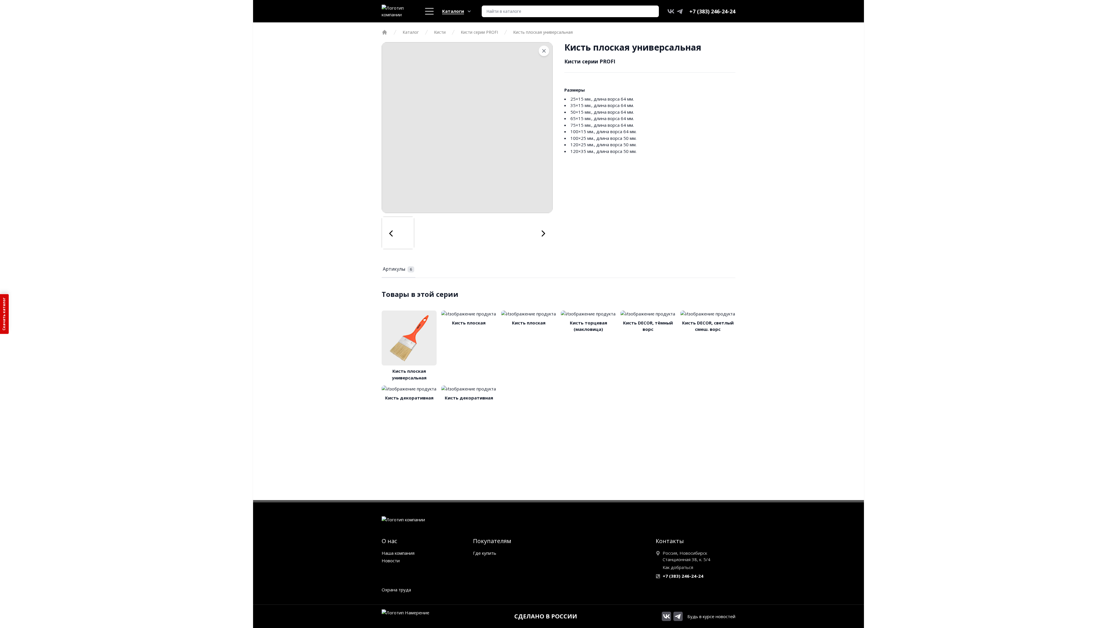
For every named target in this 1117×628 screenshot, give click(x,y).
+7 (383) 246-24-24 (712, 11)
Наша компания (398, 553)
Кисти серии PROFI (479, 32)
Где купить (484, 553)
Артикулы (397, 269)
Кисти (440, 32)
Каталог (411, 32)
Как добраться (678, 567)
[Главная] (384, 32)
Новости (391, 560)
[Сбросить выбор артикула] (544, 51)
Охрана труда (396, 590)
